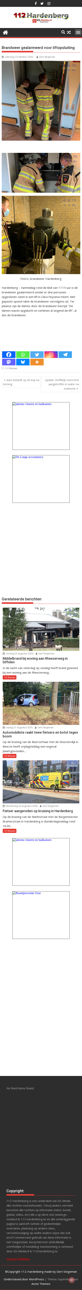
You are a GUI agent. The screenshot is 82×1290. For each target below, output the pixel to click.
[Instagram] (51, 354)
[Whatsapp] (23, 354)
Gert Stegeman (47, 57)
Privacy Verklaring (18, 1259)
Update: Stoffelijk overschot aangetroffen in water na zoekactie (62, 384)
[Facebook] (8, 354)
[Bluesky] (23, 362)
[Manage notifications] (72, 1280)
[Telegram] (65, 354)
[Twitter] (37, 354)
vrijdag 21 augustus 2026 (19, 727)
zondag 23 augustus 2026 (19, 653)
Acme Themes (40, 1284)
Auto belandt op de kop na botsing (21, 382)
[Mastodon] (8, 362)
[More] (37, 362)
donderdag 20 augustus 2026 (21, 806)
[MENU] (78, 32)
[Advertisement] (41, 549)
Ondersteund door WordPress (24, 1279)
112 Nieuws (11, 368)
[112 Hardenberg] (5, 32)
